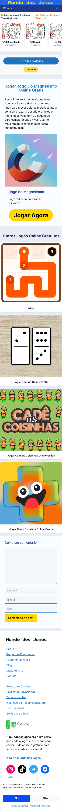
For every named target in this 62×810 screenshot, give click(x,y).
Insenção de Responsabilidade (26, 702)
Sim (17, 798)
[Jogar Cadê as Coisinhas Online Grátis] (31, 420)
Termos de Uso (16, 697)
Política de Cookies (19, 806)
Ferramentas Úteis (18, 659)
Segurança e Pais (17, 713)
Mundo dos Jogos (31, 2)
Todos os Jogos (33, 61)
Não (45, 798)
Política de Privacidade (39, 806)
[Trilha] (31, 273)
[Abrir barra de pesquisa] (57, 8)
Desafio (31, 69)
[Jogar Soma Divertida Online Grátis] (31, 494)
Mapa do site (14, 670)
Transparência (15, 708)
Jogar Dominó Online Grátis (31, 382)
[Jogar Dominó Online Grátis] (31, 346)
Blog (9, 665)
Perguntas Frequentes (20, 654)
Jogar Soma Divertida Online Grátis (31, 529)
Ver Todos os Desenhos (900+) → (48, 17)
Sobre (10, 649)
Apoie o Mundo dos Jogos (23, 758)
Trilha (31, 308)
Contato (11, 676)
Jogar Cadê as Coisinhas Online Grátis (31, 455)
